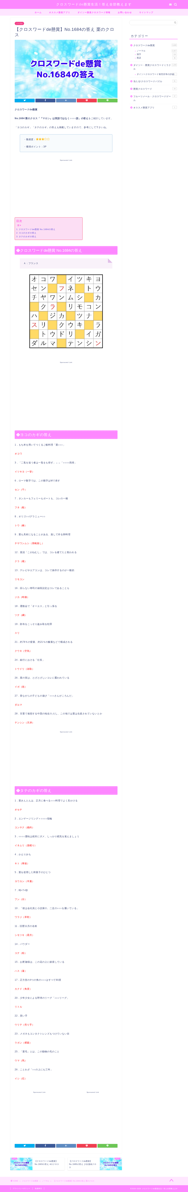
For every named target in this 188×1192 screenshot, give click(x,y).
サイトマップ (146, 12)
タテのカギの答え (27, 236)
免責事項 (38, 1188)
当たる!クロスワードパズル (154, 81)
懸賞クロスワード (154, 89)
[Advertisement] (66, 187)
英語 (156, 58)
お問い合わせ (125, 12)
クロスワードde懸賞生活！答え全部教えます (94, 4)
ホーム (38, 12)
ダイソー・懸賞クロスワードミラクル (154, 67)
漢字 (156, 54)
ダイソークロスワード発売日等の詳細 (156, 74)
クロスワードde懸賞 (154, 45)
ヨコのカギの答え (27, 233)
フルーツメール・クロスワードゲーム (154, 98)
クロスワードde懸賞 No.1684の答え (37, 229)
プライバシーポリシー (21, 1188)
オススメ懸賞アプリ (59, 12)
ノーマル (19, 23)
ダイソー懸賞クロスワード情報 (94, 12)
